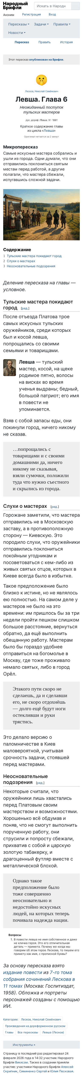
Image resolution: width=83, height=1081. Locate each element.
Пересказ (22, 42)
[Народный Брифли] (15, 6)
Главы (9, 1032)
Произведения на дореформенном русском (35, 1026)
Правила (60, 24)
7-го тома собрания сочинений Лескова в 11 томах (39, 979)
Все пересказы (28, 1032)
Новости (15, 32)
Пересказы (17, 24)
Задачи (40, 24)
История (66, 42)
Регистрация (31, 14)
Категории (10, 1019)
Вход (52, 14)
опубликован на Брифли (46, 59)
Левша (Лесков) (53, 1032)
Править (45, 42)
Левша (49, 131)
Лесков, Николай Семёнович (41, 91)
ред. (25, 308)
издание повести (22, 972)
